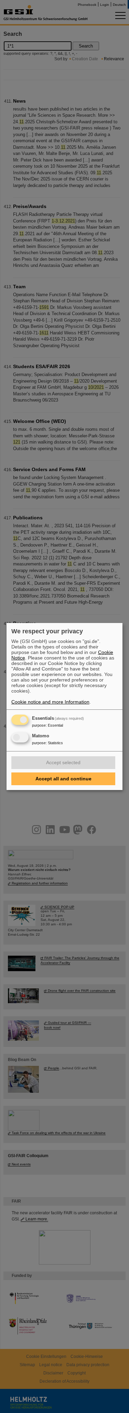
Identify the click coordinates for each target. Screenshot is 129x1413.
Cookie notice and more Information (50, 702)
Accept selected (63, 762)
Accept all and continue (63, 778)
